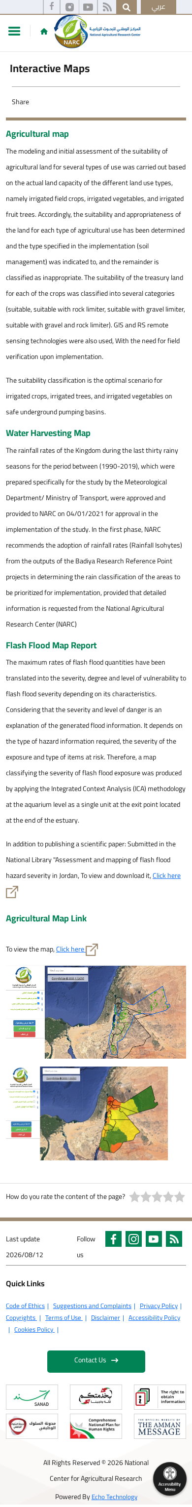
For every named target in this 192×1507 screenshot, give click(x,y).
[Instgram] (70, 7)
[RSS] (107, 7)
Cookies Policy (34, 1329)
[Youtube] (88, 7)
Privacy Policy (159, 1305)
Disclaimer (105, 1317)
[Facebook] (52, 7)
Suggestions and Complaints (92, 1305)
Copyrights (21, 1317)
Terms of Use (64, 1317)
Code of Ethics (25, 1305)
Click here (167, 875)
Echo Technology (114, 1497)
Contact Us (90, 1359)
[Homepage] (44, 31)
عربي (158, 6)
